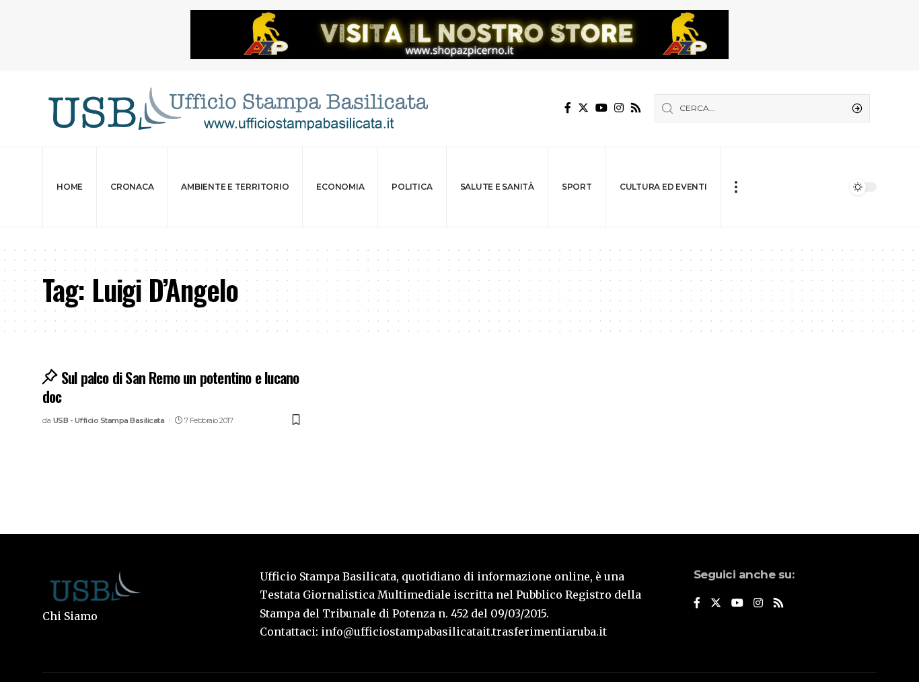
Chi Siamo (70, 616)
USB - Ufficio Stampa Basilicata (109, 420)
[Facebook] (568, 108)
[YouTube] (601, 108)
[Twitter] (583, 108)
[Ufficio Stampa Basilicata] (237, 109)
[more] (736, 187)
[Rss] (636, 108)
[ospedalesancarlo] (459, 236)
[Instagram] (619, 108)
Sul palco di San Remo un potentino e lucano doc (170, 387)
